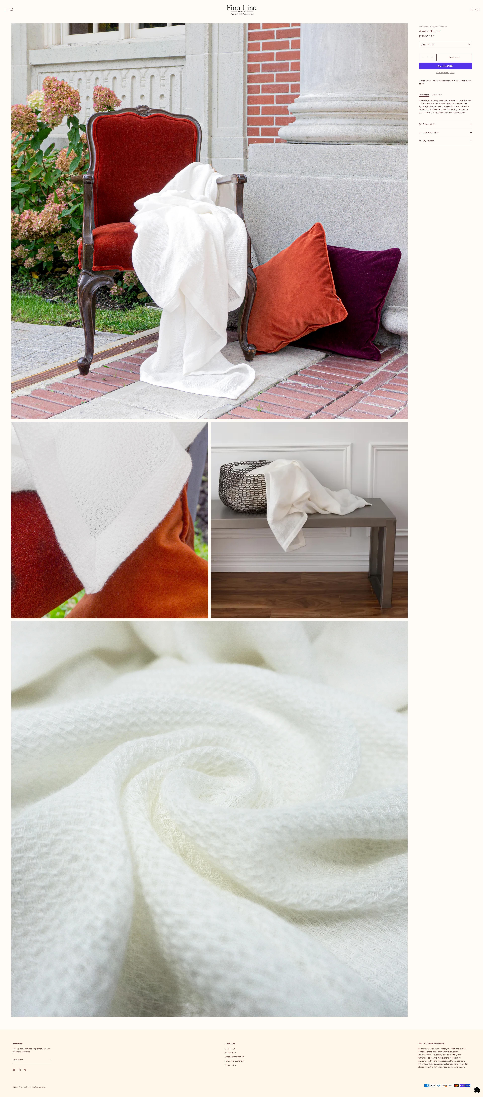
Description (424, 95)
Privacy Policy (231, 1065)
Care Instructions (430, 132)
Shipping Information (234, 1057)
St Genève (423, 26)
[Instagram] (19, 1069)
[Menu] (5, 9)
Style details (428, 141)
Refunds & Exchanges (234, 1061)
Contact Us (230, 1049)
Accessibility (230, 1053)
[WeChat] (25, 1069)
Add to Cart (454, 57)
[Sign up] (50, 1060)
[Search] (11, 9)
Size (423, 45)
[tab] (425, 94)
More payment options (445, 73)
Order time (437, 95)
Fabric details (428, 124)
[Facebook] (14, 1069)
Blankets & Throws (438, 26)
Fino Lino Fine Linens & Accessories (32, 1087)
